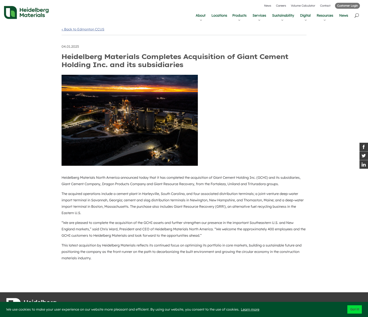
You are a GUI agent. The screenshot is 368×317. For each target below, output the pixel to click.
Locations (219, 15)
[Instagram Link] (363, 164)
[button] (357, 15)
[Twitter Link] (363, 155)
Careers (281, 5)
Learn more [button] (250, 309)
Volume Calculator (303, 5)
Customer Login (347, 5)
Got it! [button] (354, 309)
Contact (325, 5)
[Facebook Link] (363, 147)
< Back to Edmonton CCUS (83, 29)
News (267, 5)
